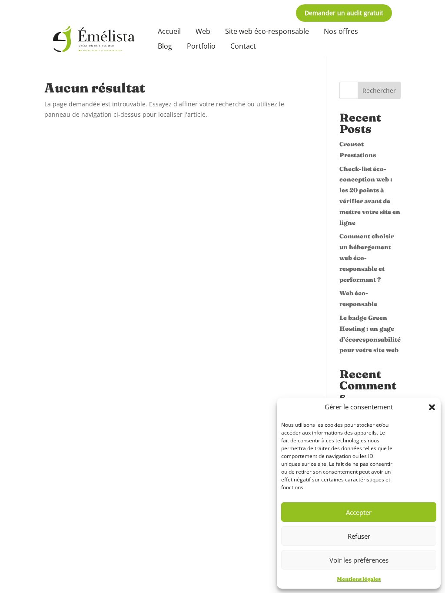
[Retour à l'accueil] (94, 39)
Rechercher (379, 90)
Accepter (359, 512)
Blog (165, 46)
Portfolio (201, 46)
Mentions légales (359, 579)
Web (203, 31)
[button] (432, 407)
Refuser (359, 536)
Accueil (169, 31)
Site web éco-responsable (267, 31)
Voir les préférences (359, 560)
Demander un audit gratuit (344, 13)
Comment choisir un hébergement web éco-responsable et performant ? (366, 257)
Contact (243, 46)
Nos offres (341, 31)
